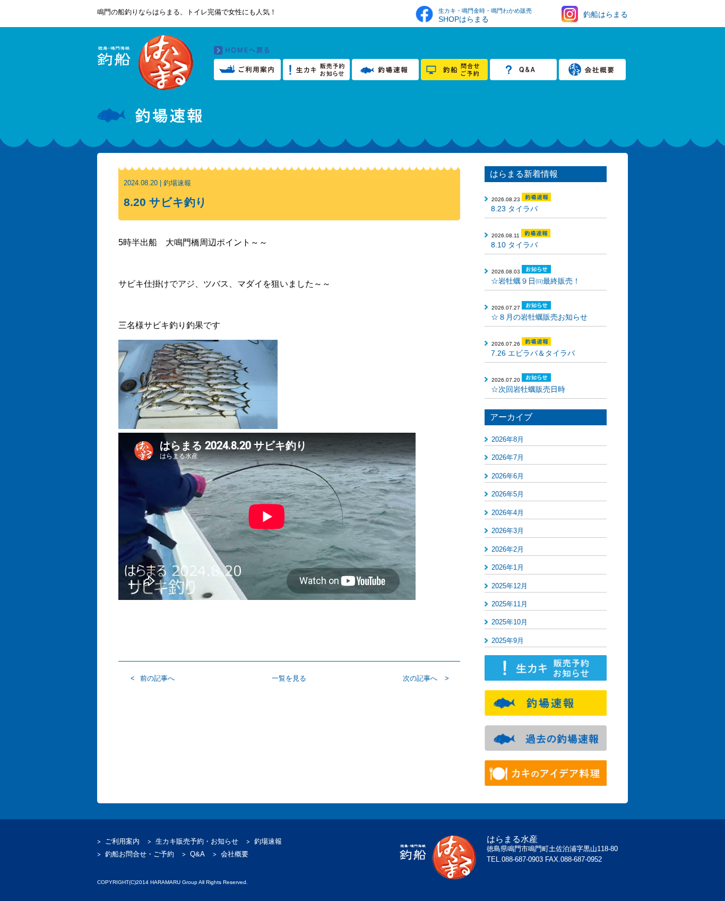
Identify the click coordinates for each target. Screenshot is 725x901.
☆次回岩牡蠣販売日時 (528, 389)
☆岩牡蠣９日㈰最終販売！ (535, 281)
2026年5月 (507, 494)
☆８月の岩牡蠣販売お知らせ (539, 317)
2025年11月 (509, 604)
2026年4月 (507, 513)
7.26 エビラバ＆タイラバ (533, 353)
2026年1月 (507, 567)
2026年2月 (507, 549)
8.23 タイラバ (514, 208)
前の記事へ (157, 678)
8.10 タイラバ (514, 245)
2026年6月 (507, 476)
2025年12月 (509, 586)
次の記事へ (420, 678)
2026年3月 (507, 531)
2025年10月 (509, 622)
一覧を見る (289, 678)
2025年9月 (507, 641)
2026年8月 (507, 439)
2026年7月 (507, 457)
